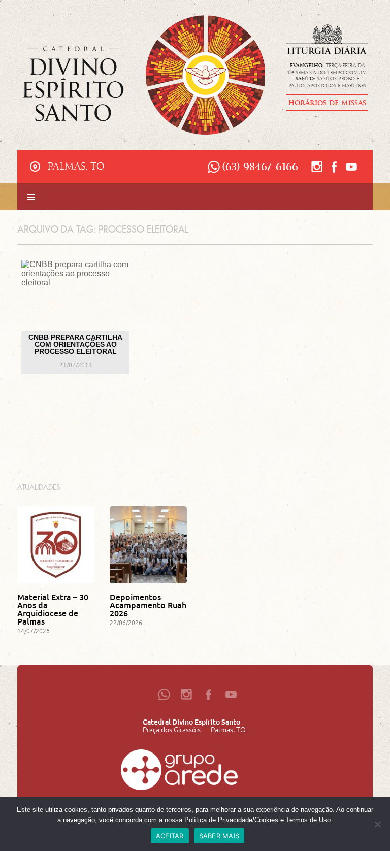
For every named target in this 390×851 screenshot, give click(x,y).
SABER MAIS (219, 836)
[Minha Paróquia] (179, 772)
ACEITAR (170, 836)
